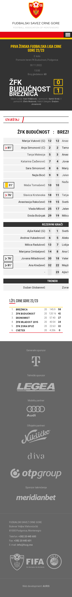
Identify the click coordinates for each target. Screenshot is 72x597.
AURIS (46, 586)
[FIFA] (35, 562)
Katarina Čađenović (33, 161)
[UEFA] (54, 562)
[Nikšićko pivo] (36, 436)
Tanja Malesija (36, 154)
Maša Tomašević (34, 185)
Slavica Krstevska (34, 195)
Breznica (21, 309)
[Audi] (36, 411)
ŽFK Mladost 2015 (27, 322)
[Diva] (36, 456)
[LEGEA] (36, 386)
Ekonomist (23, 318)
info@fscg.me (25, 544)
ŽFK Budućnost (25, 313)
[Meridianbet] (36, 498)
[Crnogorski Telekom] (36, 361)
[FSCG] (17, 562)
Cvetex (20, 330)
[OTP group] (36, 473)
